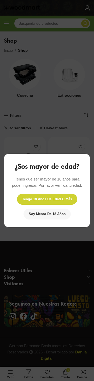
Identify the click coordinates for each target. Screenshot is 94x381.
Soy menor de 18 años (47, 214)
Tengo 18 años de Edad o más (47, 199)
